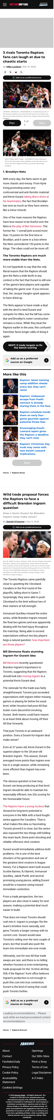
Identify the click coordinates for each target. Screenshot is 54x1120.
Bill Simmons (10, 662)
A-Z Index (37, 1078)
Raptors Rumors (19, 1030)
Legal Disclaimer (42, 1072)
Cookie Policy (10, 1072)
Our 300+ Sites (40, 1056)
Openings (37, 1050)
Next (42, 123)
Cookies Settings (12, 1087)
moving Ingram (31, 676)
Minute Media (19, 1095)
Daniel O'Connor (15, 521)
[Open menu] (5, 4)
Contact (7, 1056)
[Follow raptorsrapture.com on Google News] (46, 360)
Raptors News (18, 473)
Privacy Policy (10, 1067)
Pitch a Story (39, 1061)
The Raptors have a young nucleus (23, 806)
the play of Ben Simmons (27, 226)
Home (6, 473)
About (6, 1050)
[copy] (21, 72)
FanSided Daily (11, 1061)
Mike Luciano (13, 66)
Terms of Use (40, 1067)
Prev (12, 123)
